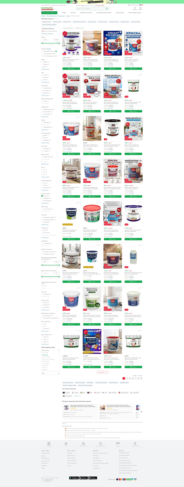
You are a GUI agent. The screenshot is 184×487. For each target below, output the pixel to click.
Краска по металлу (102, 22)
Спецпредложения (45, 458)
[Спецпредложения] (100, 443)
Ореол (98, 392)
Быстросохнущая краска (101, 382)
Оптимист (114, 392)
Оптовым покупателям (97, 460)
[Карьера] (117, 443)
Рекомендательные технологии (125, 473)
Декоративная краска (68, 382)
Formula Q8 (135, 392)
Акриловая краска (46, 22)
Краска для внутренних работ (85, 385)
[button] (49, 12)
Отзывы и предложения (72, 460)
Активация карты (54, 5)
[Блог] (66, 443)
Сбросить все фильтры (47, 33)
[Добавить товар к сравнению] (77, 32)
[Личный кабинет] (135, 443)
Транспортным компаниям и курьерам (100, 463)
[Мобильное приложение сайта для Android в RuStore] (92, 477)
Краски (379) (45, 355)
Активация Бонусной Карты (124, 460)
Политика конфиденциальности (125, 462)
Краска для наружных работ (69, 385)
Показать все (77, 396)
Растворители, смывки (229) (48, 359)
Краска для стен (67, 22)
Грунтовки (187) (45, 363)
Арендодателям (96, 458)
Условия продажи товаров (124, 452)
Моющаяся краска (124, 382)
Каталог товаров (45, 450)
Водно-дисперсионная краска (49, 24)
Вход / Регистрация (133, 5)
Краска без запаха (113, 382)
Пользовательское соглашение (125, 468)
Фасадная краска (125, 22)
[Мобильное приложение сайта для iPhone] (83, 477)
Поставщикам (96, 455)
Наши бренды (44, 465)
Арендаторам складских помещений (100, 453)
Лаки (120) (44, 367)
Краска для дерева (135, 22)
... (135, 378)
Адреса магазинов (45, 5)
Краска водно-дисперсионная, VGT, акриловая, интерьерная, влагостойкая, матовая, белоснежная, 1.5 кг (82, 406)
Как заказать (69, 453)
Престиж (67, 392)
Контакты (69, 465)
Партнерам (95, 450)
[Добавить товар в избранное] (79, 32)
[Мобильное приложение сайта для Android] (74, 477)
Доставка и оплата (99, 5)
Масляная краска (57, 22)
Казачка (76, 392)
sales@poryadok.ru (48, 481)
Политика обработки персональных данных (128, 465)
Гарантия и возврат (71, 458)
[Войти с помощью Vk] (140, 5)
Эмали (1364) (45, 352)
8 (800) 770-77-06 (90, 5)
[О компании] (48, 443)
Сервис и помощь (71, 450)
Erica (84, 392)
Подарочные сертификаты (124, 455)
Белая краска (90, 382)
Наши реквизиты (96, 468)
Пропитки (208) (45, 361)
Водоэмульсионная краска (79, 22)
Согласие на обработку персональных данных (128, 470)
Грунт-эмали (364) (46, 357)
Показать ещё (101, 372)
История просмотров (45, 461)
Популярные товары (45, 453)
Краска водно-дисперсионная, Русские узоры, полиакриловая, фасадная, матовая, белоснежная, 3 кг (119, 406)
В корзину (72, 68)
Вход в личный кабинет (72, 463)
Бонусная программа (123, 457)
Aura (106, 392)
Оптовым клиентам (62, 5)
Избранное (43, 456)
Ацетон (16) (44, 369)
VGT (91, 392)
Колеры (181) (45, 365)
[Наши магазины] (83, 443)
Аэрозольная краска (80, 382)
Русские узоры (124, 392)
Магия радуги (68, 396)
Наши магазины (44, 463)
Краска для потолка (114, 22)
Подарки (43, 468)
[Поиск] (106, 8)
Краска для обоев (92, 22)
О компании (95, 465)
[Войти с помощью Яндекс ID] (142, 5)
